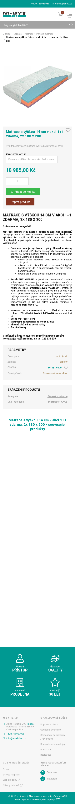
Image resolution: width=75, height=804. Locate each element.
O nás (6, 769)
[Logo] (14, 14)
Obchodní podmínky (50, 729)
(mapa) (30, 723)
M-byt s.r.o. (55, 367)
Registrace (45, 754)
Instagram (52, 778)
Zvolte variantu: (16, 154)
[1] (71, 25)
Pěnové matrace (44, 34)
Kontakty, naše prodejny (52, 744)
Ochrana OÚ (60, 796)
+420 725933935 (40, 3)
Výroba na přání (11, 774)
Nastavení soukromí (40, 796)
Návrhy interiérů (11, 785)
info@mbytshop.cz (62, 3)
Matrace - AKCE (58, 401)
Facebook (52, 772)
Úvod (8, 34)
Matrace (29, 34)
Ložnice (18, 34)
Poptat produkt (20, 202)
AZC (58, 799)
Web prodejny (10, 779)
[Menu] (69, 14)
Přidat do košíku (24, 191)
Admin (22, 796)
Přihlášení (45, 749)
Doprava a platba (49, 724)
